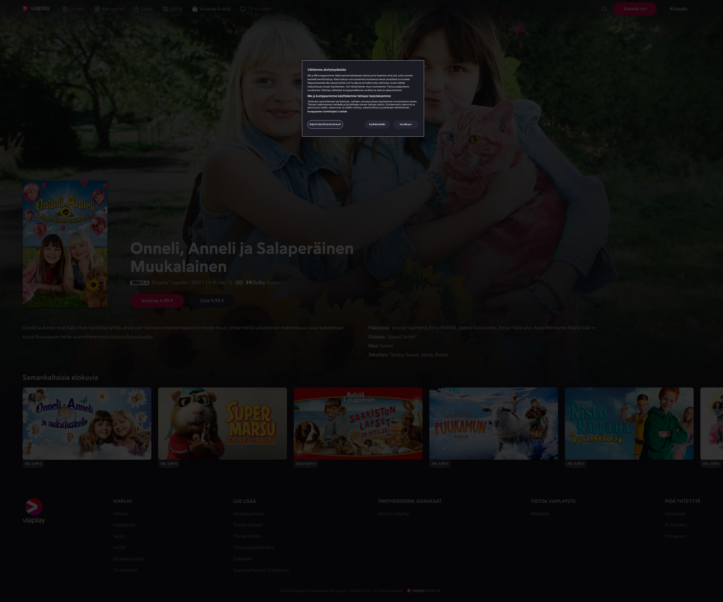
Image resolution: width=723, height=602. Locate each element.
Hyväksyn (406, 124)
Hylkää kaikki (377, 124)
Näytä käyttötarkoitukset (325, 124)
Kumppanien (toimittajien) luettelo (327, 111)
